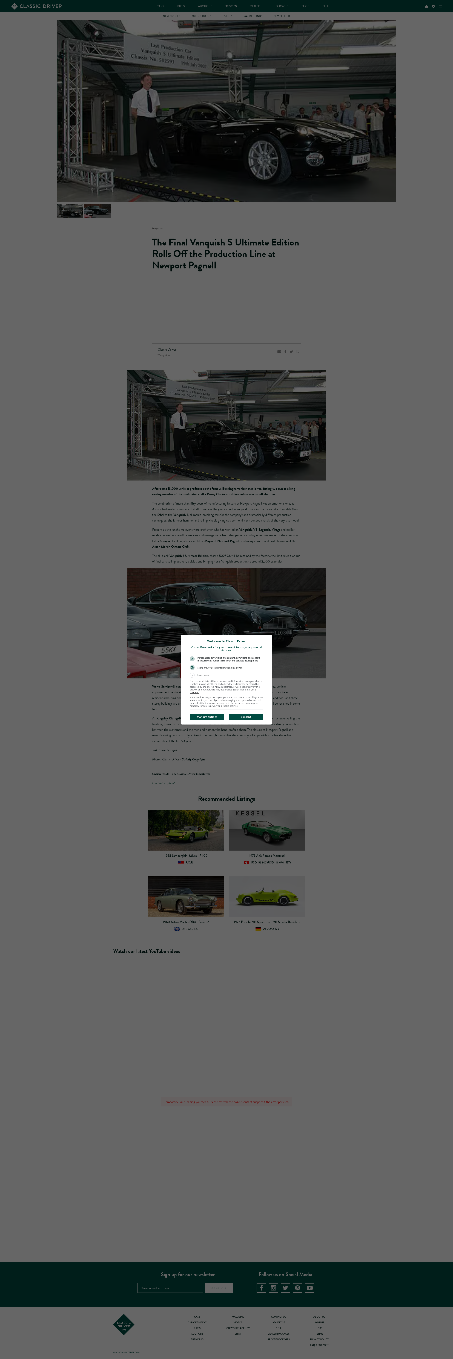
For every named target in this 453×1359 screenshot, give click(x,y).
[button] (226, 675)
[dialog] (226, 680)
